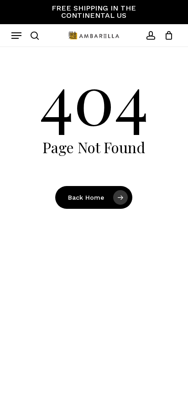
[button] (16, 35)
